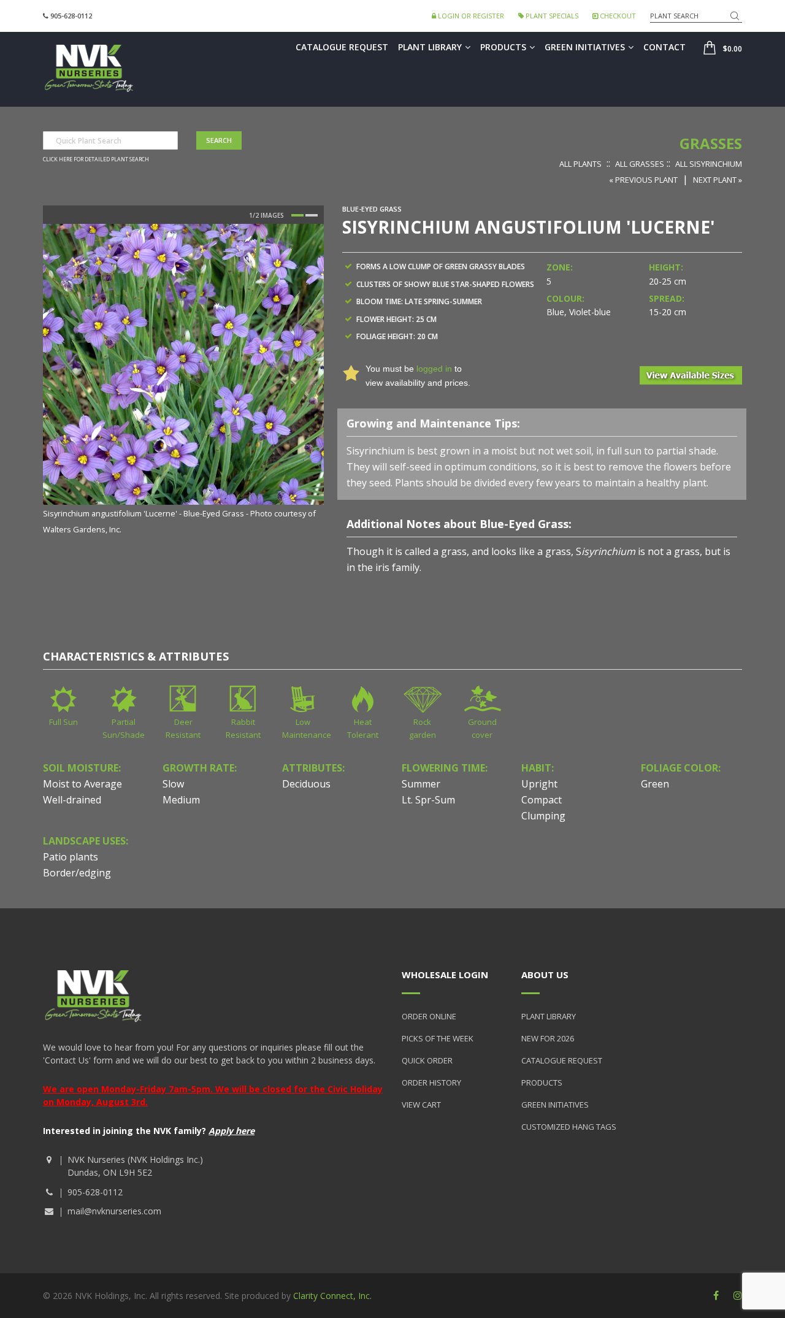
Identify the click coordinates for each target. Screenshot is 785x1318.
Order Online (429, 1016)
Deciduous (306, 784)
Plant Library (430, 47)
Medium (181, 800)
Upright (539, 784)
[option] (183, 380)
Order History (431, 1082)
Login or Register (470, 15)
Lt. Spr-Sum (428, 800)
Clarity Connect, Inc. (332, 1295)
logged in (434, 369)
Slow (173, 784)
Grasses (711, 143)
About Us (545, 974)
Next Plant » (717, 179)
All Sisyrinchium (708, 163)
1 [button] (297, 215)
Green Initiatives (585, 47)
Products (503, 47)
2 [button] (311, 215)
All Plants (580, 163)
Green (655, 784)
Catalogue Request (342, 47)
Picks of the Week (437, 1038)
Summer (421, 784)
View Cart (421, 1104)
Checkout (617, 15)
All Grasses (639, 163)
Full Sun (63, 721)
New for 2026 (547, 1038)
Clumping (543, 815)
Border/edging (77, 872)
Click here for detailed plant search (96, 159)
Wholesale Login (445, 974)
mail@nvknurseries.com (114, 1211)
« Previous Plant (643, 179)
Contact (664, 47)
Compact (541, 800)
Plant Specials (551, 15)
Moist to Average (82, 784)
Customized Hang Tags (568, 1126)
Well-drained (72, 800)
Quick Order (427, 1060)
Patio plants (70, 857)
